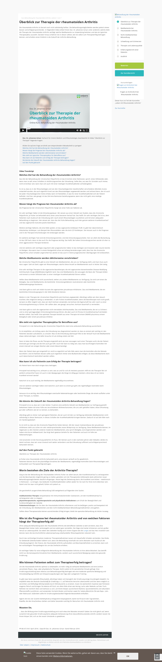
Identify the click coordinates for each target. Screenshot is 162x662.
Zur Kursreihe (120, 108)
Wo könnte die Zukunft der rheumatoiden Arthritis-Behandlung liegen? (49, 160)
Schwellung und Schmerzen (131, 41)
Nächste (102, 635)
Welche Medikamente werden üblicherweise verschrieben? (44, 153)
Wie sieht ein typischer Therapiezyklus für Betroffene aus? (44, 155)
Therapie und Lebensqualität (131, 46)
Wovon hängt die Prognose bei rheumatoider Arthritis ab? (44, 150)
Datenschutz (45, 645)
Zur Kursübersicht (128, 73)
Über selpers (24, 645)
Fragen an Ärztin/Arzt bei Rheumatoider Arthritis (129, 93)
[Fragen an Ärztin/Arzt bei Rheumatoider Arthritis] (129, 87)
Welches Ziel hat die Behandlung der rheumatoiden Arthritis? (45, 148)
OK (127, 656)
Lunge (86, 531)
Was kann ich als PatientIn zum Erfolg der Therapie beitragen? (46, 158)
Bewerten (124, 65)
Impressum (35, 645)
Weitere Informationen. (63, 656)
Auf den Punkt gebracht (31, 163)
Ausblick (124, 56)
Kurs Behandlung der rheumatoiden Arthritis (36, 18)
